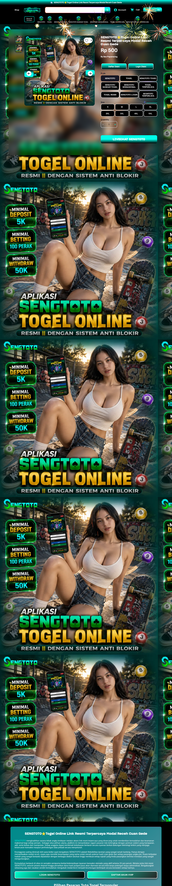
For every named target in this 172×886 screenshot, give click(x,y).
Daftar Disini (113, 66)
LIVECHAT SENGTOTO (129, 139)
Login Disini (141, 66)
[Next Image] (90, 73)
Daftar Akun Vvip (122, 875)
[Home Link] (32, 10)
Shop (17, 10)
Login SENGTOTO (49, 875)
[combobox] (75, 10)
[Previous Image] (28, 73)
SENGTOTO (20, 841)
